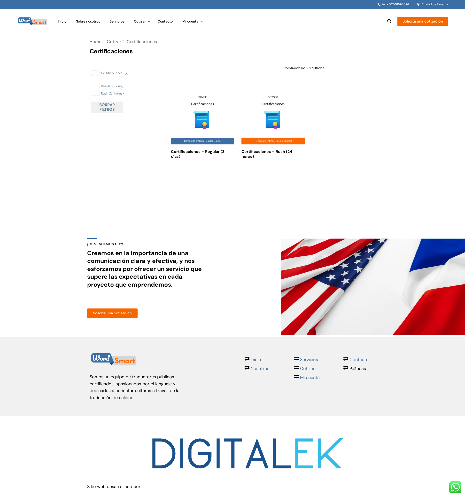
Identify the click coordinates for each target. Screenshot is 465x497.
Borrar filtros (107, 107)
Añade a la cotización (202, 177)
